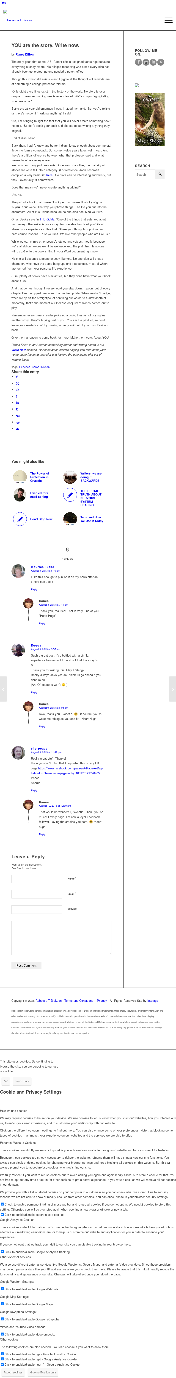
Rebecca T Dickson (49, 1000)
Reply (34, 589)
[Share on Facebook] (17, 376)
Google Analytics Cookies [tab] (17, 1219)
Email (72, 893)
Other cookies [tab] (9, 1339)
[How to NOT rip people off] (3, 689)
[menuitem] (166, 20)
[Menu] (166, 20)
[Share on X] (17, 383)
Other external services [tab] (15, 1257)
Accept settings (13, 1372)
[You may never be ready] (172, 689)
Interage (152, 1000)
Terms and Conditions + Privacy (85, 1000)
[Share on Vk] (18, 415)
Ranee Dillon (25, 54)
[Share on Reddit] (18, 422)
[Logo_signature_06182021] (18, 20)
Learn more (22, 1081)
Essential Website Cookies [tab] (18, 1142)
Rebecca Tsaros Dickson (34, 367)
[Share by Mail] (17, 429)
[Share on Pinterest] (17, 396)
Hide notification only (43, 1372)
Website (72, 909)
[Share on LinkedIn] (17, 402)
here (49, 175)
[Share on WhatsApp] (17, 389)
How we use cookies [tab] (13, 1110)
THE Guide (47, 219)
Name (72, 878)
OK (6, 1081)
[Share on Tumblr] (17, 409)
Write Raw (18, 349)
